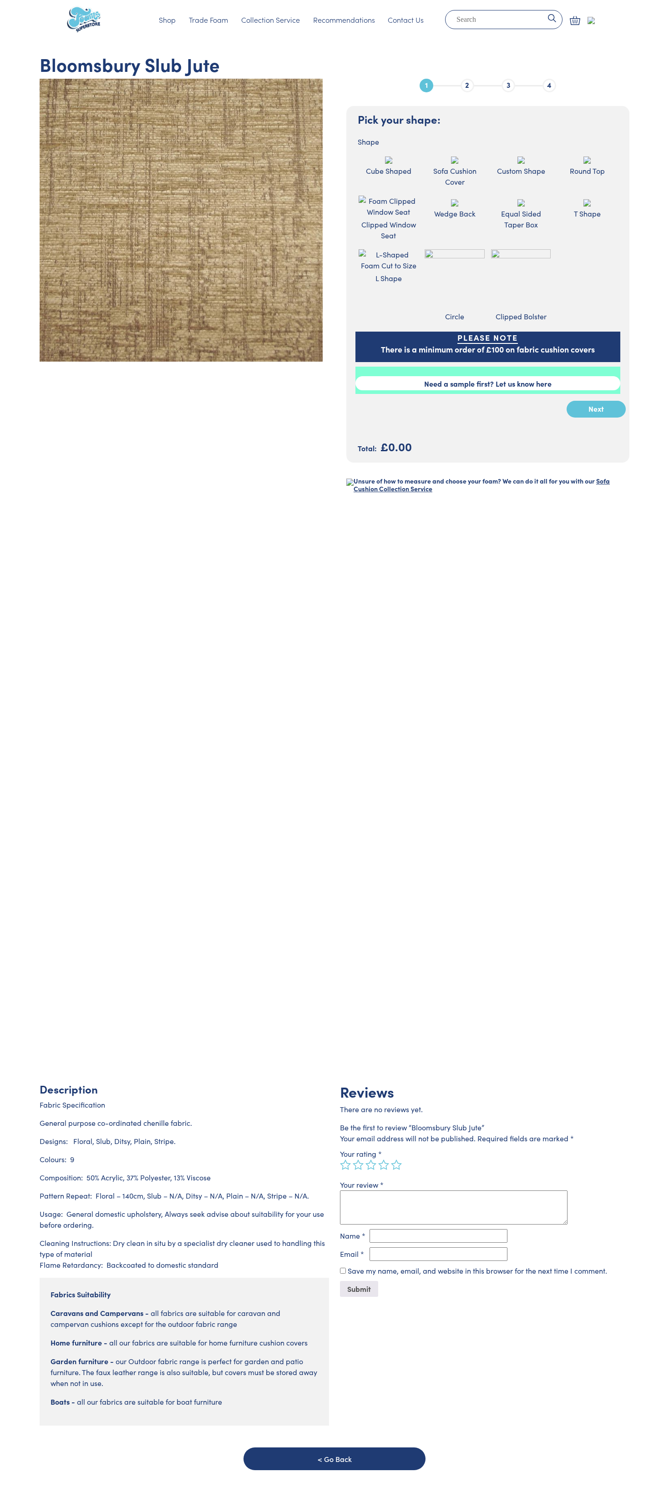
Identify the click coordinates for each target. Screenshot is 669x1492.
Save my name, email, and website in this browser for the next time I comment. (477, 1270)
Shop (167, 20)
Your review (362, 1185)
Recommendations (344, 20)
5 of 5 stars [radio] (396, 1164)
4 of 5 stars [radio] (383, 1164)
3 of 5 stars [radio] (370, 1164)
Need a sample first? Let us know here (488, 383)
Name (352, 1235)
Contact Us (406, 20)
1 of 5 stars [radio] (345, 1164)
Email (352, 1254)
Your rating (361, 1154)
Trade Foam (208, 20)
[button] (575, 20)
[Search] (551, 17)
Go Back (338, 1459)
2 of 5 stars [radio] (358, 1164)
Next (596, 408)
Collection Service (270, 20)
